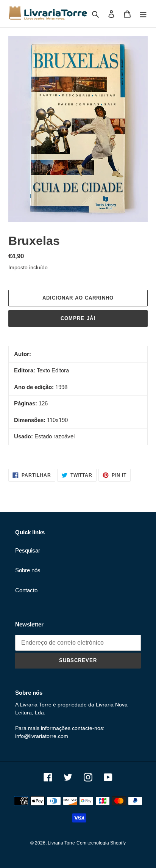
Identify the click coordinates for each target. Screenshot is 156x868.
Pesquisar (27, 550)
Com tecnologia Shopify (101, 843)
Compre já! (78, 318)
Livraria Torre (61, 843)
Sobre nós (28, 570)
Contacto (26, 590)
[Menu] (143, 14)
